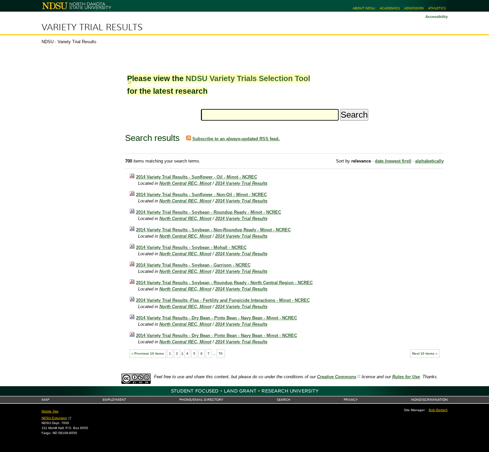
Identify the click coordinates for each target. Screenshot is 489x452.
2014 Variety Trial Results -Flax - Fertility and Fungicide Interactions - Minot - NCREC (223, 300)
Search (283, 399)
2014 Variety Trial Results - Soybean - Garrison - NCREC (193, 265)
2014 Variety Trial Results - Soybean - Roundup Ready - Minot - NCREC (208, 212)
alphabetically (429, 161)
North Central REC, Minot (185, 183)
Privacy (351, 399)
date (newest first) (393, 161)
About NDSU (364, 8)
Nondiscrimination (429, 399)
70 (221, 353)
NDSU (48, 41)
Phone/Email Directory (201, 399)
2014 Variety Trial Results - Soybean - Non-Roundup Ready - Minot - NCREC (213, 229)
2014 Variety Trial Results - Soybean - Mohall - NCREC (191, 247)
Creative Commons (336, 376)
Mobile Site (50, 411)
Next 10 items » (424, 353)
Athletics (437, 8)
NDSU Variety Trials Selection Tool (248, 78)
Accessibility (436, 17)
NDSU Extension (54, 418)
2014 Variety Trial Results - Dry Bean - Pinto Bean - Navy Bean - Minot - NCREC (216, 317)
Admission (414, 8)
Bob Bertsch (438, 410)
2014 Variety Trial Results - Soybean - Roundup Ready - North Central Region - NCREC (224, 282)
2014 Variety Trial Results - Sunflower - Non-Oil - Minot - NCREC (201, 194)
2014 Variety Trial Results (241, 183)
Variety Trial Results (92, 27)
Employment (114, 399)
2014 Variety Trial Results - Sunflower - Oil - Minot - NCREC (196, 176)
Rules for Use (406, 376)
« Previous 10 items (147, 353)
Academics (390, 8)
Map (45, 399)
